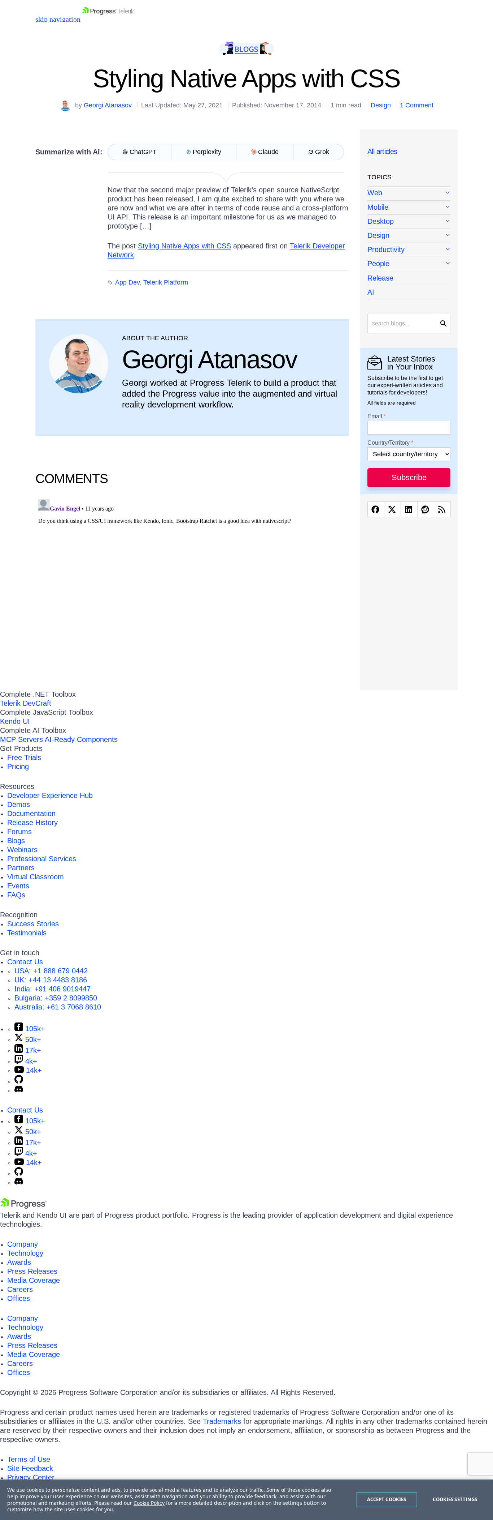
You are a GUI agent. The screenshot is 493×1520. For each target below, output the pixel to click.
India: (52, 989)
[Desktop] (408, 222)
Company (22, 1244)
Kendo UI (15, 721)
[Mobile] (408, 208)
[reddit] (425, 509)
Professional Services (41, 859)
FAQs (16, 895)
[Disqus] (192, 586)
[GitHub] (18, 1081)
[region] (246, 1500)
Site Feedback (30, 1468)
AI (370, 292)
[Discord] (18, 1090)
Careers (20, 1289)
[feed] (442, 509)
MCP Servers (21, 739)
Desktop (380, 221)
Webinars (22, 850)
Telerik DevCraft (25, 703)
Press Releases (32, 1271)
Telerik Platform (165, 282)
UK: (50, 980)
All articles (382, 151)
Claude (268, 151)
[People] (408, 264)
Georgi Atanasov (108, 105)
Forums (19, 832)
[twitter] (392, 509)
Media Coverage (33, 1280)
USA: (51, 971)
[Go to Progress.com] (23, 1206)
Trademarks (222, 1421)
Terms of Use (28, 1459)
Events (18, 886)
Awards (19, 1262)
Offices (18, 1298)
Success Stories (33, 924)
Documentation (31, 813)
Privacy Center (30, 1477)
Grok (322, 151)
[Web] (408, 193)
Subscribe (409, 477)
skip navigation (57, 19)
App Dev (127, 282)
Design (381, 105)
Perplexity (207, 151)
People (378, 264)
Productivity (386, 249)
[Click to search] (443, 323)
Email (374, 416)
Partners (21, 868)
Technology (25, 1253)
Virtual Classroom (35, 877)
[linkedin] (409, 509)
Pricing (18, 766)
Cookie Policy (149, 1502)
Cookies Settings (455, 1499)
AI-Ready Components (81, 739)
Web (374, 193)
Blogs (16, 841)
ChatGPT (143, 151)
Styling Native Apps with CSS (184, 246)
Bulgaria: (55, 998)
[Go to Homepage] (108, 19)
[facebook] (375, 509)
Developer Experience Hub (50, 795)
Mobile (377, 207)
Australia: (57, 1007)
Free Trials (24, 757)
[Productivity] (408, 250)
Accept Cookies (386, 1499)
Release (380, 278)
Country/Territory (388, 443)
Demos (18, 804)
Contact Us (25, 962)
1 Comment (416, 105)
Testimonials (27, 933)
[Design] (408, 236)
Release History (32, 823)
